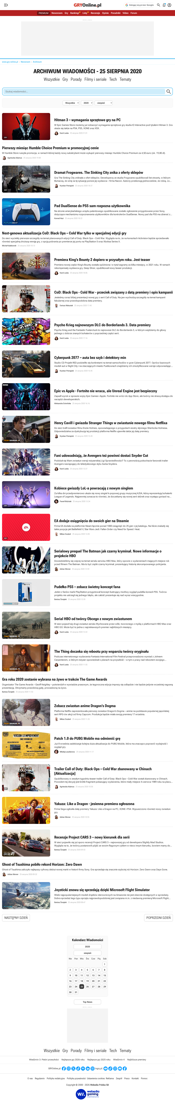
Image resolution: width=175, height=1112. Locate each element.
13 (93, 975)
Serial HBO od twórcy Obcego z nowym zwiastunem (87, 625)
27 (93, 986)
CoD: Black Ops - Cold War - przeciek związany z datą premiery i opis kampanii (87, 299)
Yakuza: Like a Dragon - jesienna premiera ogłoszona (87, 810)
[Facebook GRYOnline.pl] (64, 1069)
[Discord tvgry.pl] (120, 1069)
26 (87, 986)
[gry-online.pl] (87, 5)
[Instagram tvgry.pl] (115, 1069)
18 (82, 981)
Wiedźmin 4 (119, 1059)
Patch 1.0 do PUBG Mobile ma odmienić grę (87, 745)
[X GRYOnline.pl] (73, 1069)
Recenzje (95, 13)
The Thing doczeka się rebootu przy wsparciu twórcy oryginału (87, 658)
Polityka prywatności (76, 1078)
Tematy (125, 79)
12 (87, 975)
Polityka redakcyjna (56, 1078)
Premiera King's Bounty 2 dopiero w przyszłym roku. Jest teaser (87, 266)
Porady (76, 79)
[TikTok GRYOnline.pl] (78, 1069)
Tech (113, 79)
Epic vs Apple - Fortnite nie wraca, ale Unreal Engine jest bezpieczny (87, 396)
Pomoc (144, 1078)
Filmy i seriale (95, 79)
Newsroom (57, 13)
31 (76, 992)
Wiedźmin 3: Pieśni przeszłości (44, 1059)
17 (76, 981)
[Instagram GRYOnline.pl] (69, 1069)
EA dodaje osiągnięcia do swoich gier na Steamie (87, 527)
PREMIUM (43, 13)
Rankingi (74, 13)
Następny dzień (16, 918)
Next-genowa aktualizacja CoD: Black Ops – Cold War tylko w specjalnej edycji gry (87, 239)
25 (82, 986)
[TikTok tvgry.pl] (110, 1069)
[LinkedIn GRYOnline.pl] (88, 1069)
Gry (66, 13)
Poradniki (115, 13)
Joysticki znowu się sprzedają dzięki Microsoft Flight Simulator (87, 895)
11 (82, 975)
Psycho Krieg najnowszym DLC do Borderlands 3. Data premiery (87, 331)
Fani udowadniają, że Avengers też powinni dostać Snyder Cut (87, 462)
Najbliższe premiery (136, 1059)
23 (70, 986)
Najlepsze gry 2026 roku (73, 1059)
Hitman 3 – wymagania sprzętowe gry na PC (87, 126)
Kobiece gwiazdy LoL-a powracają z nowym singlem (87, 494)
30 (70, 992)
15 (104, 975)
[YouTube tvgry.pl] (105, 1069)
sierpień (87, 953)
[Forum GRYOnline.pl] (93, 1069)
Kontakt (135, 1078)
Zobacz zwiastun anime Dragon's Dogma (87, 712)
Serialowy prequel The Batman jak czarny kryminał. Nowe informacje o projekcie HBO (87, 560)
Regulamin (40, 1078)
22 (104, 981)
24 (76, 986)
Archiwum (37, 62)
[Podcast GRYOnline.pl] (83, 1069)
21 (99, 981)
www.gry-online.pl (10, 62)
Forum (134, 13)
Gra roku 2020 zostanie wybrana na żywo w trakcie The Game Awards (87, 685)
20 (93, 981)
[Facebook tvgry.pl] (125, 1069)
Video (125, 13)
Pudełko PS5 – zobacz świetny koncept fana (87, 592)
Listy (85, 13)
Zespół (119, 1078)
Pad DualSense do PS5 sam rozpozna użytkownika (87, 211)
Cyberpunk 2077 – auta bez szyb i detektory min (87, 364)
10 (76, 975)
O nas (30, 1078)
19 (87, 981)
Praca (126, 1078)
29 (104, 986)
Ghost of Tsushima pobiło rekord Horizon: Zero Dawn (87, 869)
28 (99, 986)
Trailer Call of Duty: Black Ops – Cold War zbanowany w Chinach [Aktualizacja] (87, 777)
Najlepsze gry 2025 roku (98, 1059)
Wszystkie (52, 79)
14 (99, 975)
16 (70, 981)
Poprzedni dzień (158, 918)
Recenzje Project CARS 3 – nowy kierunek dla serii (87, 843)
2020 (87, 946)
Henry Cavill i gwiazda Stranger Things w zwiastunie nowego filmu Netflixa (87, 429)
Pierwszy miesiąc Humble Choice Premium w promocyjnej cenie (87, 153)
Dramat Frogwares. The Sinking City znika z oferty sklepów (87, 179)
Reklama (110, 1078)
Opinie (105, 13)
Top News (87, 1002)
